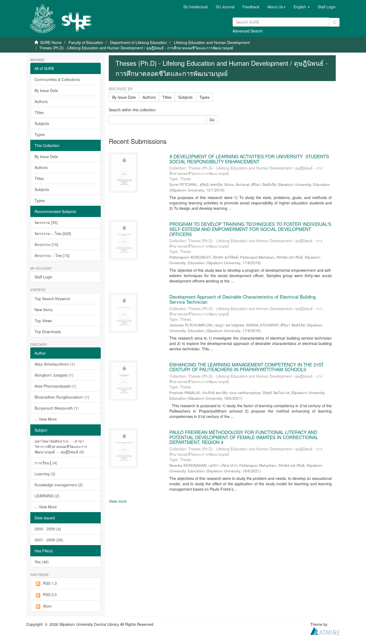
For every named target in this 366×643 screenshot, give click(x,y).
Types (40, 134)
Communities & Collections (57, 79)
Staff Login (44, 277)
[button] (276, 6)
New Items (44, 309)
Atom (47, 606)
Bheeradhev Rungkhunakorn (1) (62, 397)
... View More (46, 419)
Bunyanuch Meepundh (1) (57, 408)
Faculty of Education (86, 42)
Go (212, 119)
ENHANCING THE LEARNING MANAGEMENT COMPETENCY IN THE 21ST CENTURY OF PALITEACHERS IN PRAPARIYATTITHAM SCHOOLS (246, 367)
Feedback (250, 6)
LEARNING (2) (47, 495)
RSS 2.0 (50, 594)
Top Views (43, 320)
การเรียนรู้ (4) (46, 462)
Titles (39, 112)
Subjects (42, 123)
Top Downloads (48, 331)
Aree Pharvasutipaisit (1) (55, 386)
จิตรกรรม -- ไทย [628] (53, 233)
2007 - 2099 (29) (49, 539)
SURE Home (51, 42)
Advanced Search (248, 31)
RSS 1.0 (50, 583)
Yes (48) (42, 561)
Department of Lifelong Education (138, 42)
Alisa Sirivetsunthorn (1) (55, 364)
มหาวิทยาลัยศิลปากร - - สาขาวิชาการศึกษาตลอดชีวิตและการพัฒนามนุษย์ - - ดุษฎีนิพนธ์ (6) (61, 446)
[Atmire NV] (325, 630)
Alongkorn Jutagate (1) (54, 375)
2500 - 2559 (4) (48, 528)
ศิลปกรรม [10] (46, 244)
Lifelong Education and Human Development (212, 42)
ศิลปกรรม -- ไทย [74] (52, 255)
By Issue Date (46, 90)
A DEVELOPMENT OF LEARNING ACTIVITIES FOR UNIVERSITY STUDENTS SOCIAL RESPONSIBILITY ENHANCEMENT (249, 159)
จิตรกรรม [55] (46, 222)
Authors (41, 101)
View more (118, 501)
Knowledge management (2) (59, 484)
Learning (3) (45, 473)
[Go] (334, 22)
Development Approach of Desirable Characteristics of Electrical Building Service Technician (242, 299)
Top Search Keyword (52, 298)
